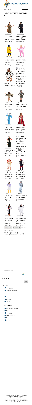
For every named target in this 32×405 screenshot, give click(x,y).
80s (17, 308)
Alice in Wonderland (11, 315)
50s (10, 308)
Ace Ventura (9, 313)
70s (15, 308)
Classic (8, 301)
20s (7, 308)
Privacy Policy (13, 397)
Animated (8, 299)
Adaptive (8, 311)
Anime (7, 318)
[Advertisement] (16, 250)
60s (12, 308)
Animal (8, 297)
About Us (19, 397)
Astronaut (8, 320)
